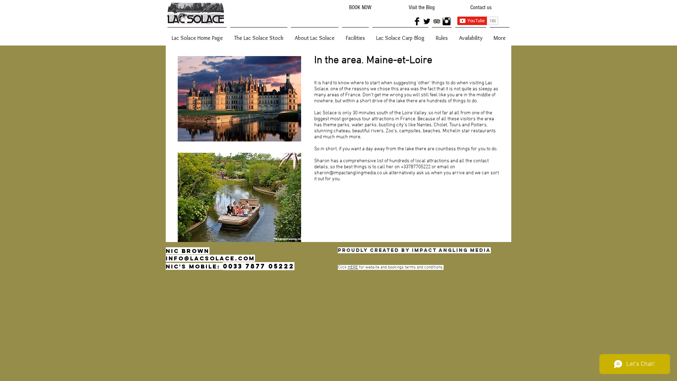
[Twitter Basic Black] (427, 21)
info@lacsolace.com (210, 258)
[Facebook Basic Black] (417, 21)
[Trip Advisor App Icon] (437, 21)
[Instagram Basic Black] (447, 21)
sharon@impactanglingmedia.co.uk (351, 173)
